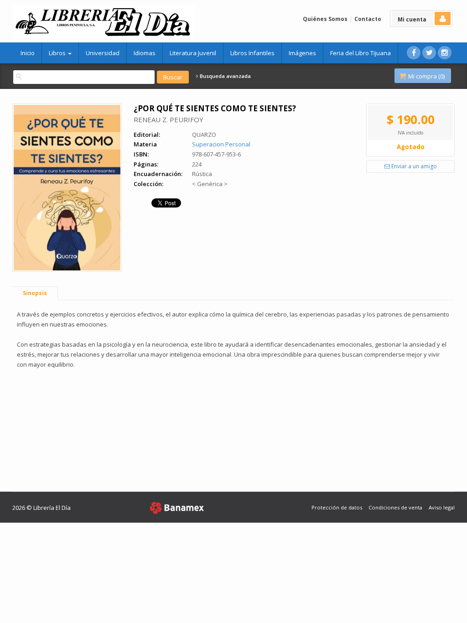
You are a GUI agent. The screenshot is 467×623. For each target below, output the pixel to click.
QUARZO (204, 134)
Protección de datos (336, 507)
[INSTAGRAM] (444, 52)
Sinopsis (35, 293)
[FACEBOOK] (413, 52)
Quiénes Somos (325, 19)
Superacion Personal (221, 144)
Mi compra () (426, 76)
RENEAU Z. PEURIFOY (168, 119)
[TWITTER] (429, 52)
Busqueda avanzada (224, 76)
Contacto (367, 19)
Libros (58, 53)
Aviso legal (442, 507)
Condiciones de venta (395, 507)
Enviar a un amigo (413, 166)
